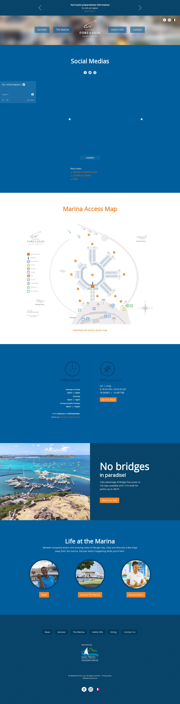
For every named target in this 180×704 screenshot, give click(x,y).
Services (42, 29)
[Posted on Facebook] (32, 94)
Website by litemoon (90, 678)
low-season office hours (70, 417)
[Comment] (6, 100)
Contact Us (129, 632)
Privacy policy (107, 676)
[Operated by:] (90, 654)
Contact (137, 29)
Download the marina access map (90, 330)
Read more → (90, 11)
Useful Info (117, 29)
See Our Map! (108, 399)
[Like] (3, 100)
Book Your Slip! (109, 500)
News (47, 632)
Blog (75, 178)
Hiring (113, 632)
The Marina (62, 29)
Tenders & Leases (82, 175)
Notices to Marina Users (85, 171)
